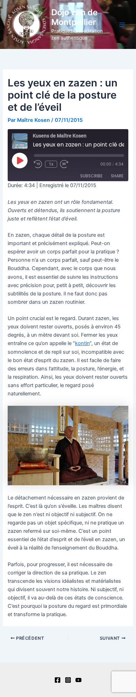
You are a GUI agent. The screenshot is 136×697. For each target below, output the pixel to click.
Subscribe (91, 176)
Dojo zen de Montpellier (74, 17)
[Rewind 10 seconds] (38, 164)
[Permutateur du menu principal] (122, 24)
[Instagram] (68, 680)
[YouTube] (78, 680)
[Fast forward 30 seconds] (68, 164)
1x (51, 164)
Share (117, 176)
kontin (82, 343)
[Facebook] (57, 680)
